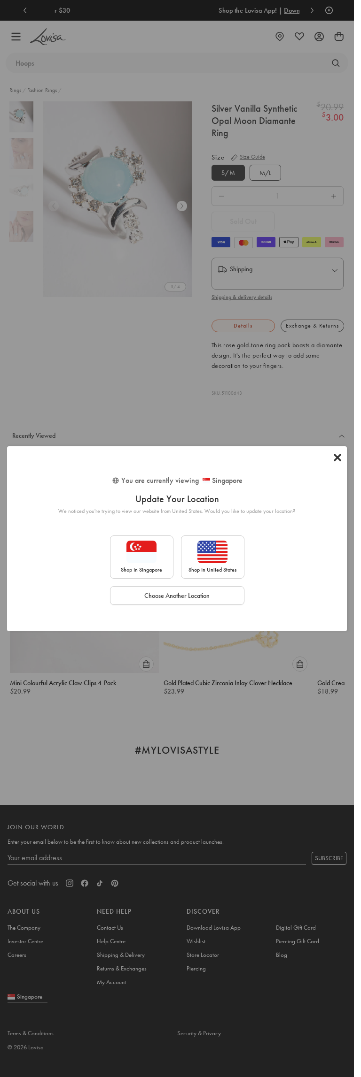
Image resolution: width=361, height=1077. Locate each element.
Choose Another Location (177, 595)
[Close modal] (337, 457)
